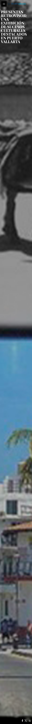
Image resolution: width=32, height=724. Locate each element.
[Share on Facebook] (22, 721)
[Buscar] (8, 4)
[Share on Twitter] (26, 721)
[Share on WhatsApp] (30, 721)
